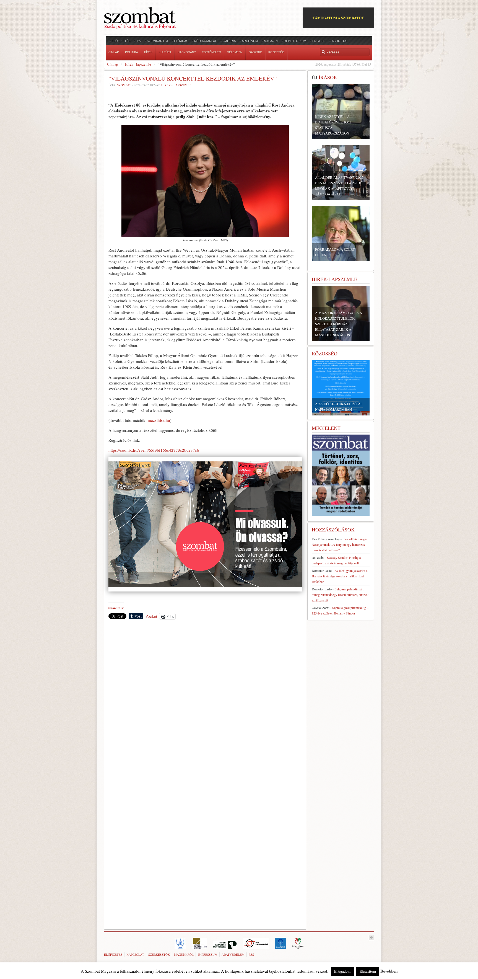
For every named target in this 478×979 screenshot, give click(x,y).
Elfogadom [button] (342, 971)
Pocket (151, 616)
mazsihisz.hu (159, 420)
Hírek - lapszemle (138, 64)
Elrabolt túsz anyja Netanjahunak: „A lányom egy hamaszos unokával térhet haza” (339, 544)
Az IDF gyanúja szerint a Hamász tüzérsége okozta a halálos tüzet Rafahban (339, 576)
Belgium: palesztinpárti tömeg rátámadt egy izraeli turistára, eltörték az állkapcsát (340, 594)
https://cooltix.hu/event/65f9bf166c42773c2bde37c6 (153, 450)
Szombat (124, 85)
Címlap (112, 64)
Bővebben (389, 971)
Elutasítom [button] (368, 971)
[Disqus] (205, 700)
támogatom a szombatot (338, 17)
